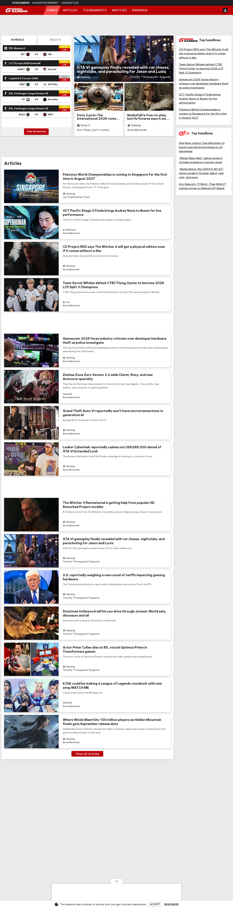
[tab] (17, 40)
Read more (171, 904)
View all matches (36, 131)
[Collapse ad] (116, 881)
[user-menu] (225, 10)
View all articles (87, 754)
